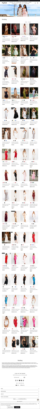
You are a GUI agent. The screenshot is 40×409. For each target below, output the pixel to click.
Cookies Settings (10, 407)
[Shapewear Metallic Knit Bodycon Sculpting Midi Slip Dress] (33, 195)
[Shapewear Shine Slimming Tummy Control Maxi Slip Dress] (33, 279)
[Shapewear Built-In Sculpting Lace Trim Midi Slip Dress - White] (21, 161)
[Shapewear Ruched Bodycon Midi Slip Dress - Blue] (32, 349)
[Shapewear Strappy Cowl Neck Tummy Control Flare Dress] (6, 93)
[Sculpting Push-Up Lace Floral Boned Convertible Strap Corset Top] (33, 50)
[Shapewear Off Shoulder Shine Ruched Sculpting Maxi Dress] (6, 29)
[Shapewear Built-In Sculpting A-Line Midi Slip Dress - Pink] (21, 307)
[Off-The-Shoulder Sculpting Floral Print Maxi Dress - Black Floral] (3, 57)
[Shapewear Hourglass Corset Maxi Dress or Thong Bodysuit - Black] (33, 223)
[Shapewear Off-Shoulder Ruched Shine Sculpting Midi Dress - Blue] (3, 307)
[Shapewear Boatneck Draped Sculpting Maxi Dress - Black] (23, 182)
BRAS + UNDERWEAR (25, 2)
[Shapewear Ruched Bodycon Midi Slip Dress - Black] (30, 349)
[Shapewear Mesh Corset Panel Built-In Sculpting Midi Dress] (33, 300)
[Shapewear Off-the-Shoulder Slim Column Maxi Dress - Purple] (33, 244)
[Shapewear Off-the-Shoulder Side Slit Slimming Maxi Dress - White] (13, 286)
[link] (4, 3)
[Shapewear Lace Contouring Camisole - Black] (24, 349)
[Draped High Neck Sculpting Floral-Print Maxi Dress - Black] (32, 79)
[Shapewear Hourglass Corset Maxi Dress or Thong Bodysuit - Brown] (32, 223)
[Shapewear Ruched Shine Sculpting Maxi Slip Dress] (6, 342)
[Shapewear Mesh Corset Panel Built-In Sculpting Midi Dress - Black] (33, 307)
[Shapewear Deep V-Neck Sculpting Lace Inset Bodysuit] (6, 321)
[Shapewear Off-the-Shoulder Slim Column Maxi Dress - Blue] (32, 244)
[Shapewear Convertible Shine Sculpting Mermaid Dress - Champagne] (21, 100)
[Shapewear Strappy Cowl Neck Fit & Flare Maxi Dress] (24, 72)
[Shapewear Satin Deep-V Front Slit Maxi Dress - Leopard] (4, 182)
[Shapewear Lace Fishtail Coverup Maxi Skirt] (6, 195)
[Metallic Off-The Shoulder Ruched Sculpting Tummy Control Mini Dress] (33, 29)
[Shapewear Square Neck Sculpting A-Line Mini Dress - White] (30, 120)
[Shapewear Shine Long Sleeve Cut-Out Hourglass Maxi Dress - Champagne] (23, 223)
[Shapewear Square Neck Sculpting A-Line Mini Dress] (33, 113)
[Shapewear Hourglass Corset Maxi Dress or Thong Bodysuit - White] (30, 223)
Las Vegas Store (26, 3)
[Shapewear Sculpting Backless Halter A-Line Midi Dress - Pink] (30, 182)
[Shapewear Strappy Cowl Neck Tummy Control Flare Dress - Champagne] (6, 100)
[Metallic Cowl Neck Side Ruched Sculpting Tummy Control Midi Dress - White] (21, 36)
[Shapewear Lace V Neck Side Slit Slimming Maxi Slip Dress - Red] (24, 140)
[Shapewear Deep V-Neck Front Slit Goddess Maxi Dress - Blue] (15, 120)
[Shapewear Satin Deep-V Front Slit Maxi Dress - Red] (3, 182)
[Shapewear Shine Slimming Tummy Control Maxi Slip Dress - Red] (33, 286)
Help (2, 388)
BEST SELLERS (11, 2)
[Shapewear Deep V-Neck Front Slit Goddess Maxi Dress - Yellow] (13, 120)
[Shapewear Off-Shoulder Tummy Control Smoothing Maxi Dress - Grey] (32, 328)
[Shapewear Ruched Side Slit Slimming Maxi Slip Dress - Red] (24, 202)
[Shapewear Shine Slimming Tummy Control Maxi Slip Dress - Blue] (30, 286)
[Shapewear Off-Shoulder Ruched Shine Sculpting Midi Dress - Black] (4, 307)
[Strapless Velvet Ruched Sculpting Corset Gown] (6, 216)
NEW (14, 2)
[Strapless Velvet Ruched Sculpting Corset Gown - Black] (6, 223)
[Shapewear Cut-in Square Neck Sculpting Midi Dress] (24, 113)
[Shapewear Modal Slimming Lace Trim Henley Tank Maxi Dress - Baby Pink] (23, 286)
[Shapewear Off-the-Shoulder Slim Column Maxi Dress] (33, 237)
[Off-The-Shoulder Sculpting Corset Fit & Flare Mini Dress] (15, 50)
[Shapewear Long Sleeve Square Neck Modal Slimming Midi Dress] (24, 321)
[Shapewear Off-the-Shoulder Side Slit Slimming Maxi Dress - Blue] (15, 286)
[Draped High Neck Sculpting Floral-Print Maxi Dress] (33, 72)
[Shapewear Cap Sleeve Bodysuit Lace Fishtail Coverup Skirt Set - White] (30, 140)
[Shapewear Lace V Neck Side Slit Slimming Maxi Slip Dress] (24, 133)
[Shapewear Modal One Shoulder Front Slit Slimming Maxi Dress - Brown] (33, 265)
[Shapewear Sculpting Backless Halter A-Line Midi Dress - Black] (32, 182)
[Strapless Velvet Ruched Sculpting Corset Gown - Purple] (4, 223)
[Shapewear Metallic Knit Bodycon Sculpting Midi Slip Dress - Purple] (32, 202)
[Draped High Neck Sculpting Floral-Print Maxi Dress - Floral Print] (30, 79)
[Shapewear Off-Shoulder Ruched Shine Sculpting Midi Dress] (6, 300)
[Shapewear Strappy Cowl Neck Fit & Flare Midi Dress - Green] (13, 100)
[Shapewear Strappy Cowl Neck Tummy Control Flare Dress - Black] (3, 100)
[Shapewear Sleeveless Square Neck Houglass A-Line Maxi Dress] (6, 237)
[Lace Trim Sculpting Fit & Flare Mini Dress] (24, 50)
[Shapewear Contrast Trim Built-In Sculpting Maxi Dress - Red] (23, 244)
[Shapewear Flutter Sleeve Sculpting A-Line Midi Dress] (15, 300)
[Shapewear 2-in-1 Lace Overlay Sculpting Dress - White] (15, 349)
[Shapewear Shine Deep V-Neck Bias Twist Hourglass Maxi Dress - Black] (15, 223)
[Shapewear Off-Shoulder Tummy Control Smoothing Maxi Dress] (33, 321)
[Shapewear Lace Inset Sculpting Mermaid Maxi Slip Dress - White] (30, 161)
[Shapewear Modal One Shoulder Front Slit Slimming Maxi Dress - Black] (32, 265)
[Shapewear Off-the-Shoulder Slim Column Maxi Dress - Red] (30, 244)
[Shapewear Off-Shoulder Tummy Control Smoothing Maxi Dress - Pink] (30, 328)
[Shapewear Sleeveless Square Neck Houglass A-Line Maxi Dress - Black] (4, 244)
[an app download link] (22, 385)
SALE (23, 3)
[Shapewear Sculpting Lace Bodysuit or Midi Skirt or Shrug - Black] (13, 244)
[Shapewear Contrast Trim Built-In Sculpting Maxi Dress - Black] (21, 244)
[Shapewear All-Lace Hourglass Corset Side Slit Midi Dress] (15, 72)
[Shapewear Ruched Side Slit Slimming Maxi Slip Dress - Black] (23, 202)
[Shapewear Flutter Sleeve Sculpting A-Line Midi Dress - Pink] (12, 307)
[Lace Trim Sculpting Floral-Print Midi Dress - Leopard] (6, 79)
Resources (3, 391)
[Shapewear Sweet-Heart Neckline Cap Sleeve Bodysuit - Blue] (6, 140)
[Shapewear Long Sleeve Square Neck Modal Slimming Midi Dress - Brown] (21, 328)
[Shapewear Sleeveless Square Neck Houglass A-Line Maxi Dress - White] (3, 244)
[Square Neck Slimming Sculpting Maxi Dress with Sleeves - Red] (33, 100)
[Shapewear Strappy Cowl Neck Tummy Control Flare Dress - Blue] (4, 100)
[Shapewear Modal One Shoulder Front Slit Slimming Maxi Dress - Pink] (30, 265)
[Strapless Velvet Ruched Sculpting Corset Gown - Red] (3, 223)
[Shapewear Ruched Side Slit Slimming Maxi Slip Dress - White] (21, 202)
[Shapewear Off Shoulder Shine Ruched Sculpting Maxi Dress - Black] (3, 36)
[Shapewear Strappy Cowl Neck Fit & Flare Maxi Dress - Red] (24, 79)
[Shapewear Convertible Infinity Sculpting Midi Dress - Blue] (4, 120)
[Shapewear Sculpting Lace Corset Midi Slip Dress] (15, 133)
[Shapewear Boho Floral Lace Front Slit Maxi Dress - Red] (12, 36)
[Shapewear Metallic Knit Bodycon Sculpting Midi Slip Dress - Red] (30, 202)
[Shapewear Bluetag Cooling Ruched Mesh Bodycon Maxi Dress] (6, 258)
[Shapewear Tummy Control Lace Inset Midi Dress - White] (15, 161)
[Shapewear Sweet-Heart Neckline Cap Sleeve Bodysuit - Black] (4, 140)
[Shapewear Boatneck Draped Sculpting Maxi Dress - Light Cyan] (21, 182)
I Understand (17, 407)
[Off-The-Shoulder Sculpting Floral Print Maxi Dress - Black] (4, 57)
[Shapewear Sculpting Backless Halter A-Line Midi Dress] (33, 175)
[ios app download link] (17, 385)
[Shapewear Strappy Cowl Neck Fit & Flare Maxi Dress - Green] (21, 79)
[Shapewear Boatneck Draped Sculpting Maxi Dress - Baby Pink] (24, 182)
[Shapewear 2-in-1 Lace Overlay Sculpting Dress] (15, 342)
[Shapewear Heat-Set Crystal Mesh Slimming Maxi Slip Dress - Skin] (13, 182)
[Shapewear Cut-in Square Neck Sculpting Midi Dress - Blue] (24, 120)
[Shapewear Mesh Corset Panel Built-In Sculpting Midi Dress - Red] (32, 307)
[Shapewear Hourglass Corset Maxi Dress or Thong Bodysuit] (33, 216)
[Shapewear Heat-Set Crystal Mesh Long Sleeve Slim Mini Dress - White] (15, 328)
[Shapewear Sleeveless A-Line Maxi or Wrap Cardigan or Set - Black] (3, 286)
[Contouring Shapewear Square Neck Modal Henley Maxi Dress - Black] (23, 265)
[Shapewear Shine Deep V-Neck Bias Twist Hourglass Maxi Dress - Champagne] (12, 223)
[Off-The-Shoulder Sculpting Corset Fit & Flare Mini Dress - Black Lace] (13, 57)
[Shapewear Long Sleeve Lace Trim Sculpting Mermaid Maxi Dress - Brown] (12, 202)
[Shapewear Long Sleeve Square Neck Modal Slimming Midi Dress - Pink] (24, 328)
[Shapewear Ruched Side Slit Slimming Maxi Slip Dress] (24, 195)
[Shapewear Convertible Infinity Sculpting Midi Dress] (6, 113)
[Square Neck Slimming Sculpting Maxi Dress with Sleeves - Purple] (32, 100)
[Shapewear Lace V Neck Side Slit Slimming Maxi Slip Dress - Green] (23, 140)
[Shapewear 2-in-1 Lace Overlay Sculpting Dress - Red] (13, 349)
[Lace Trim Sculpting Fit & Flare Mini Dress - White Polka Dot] (24, 57)
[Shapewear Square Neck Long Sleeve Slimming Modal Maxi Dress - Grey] (4, 161)
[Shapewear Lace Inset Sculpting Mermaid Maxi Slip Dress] (33, 154)
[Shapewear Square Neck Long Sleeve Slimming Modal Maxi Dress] (6, 154)
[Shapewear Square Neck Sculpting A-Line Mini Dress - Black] (32, 120)
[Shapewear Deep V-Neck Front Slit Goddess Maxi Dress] (15, 113)
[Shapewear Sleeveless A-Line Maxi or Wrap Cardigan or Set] (6, 279)
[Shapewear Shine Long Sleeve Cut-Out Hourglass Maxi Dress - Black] (21, 223)
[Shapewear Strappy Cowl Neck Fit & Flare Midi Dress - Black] (12, 100)
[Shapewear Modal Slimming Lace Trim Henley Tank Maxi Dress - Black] (21, 286)
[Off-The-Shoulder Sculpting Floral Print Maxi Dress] (6, 50)
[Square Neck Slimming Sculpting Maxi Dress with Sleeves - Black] (30, 100)
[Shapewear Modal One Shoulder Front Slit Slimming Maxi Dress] (33, 258)
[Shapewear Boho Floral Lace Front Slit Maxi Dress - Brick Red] (13, 36)
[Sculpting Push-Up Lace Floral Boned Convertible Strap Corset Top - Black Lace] (33, 57)
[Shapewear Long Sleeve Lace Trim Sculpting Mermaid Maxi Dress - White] (15, 202)
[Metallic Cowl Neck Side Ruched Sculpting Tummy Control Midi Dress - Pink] (23, 36)
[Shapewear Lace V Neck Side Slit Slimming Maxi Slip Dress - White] (21, 140)
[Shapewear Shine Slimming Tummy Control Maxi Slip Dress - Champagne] (32, 286)
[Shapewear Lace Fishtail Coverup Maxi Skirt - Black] (4, 202)
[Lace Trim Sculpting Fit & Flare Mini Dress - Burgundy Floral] (23, 57)
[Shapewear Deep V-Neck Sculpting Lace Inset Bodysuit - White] (3, 328)
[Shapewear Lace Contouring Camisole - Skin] (21, 349)
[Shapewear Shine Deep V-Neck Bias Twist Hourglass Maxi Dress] (15, 216)
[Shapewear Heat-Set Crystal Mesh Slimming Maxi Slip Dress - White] (12, 182)
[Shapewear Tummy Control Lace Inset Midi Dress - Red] (12, 161)
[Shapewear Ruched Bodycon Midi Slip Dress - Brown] (33, 349)
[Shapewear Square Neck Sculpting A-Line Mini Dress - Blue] (33, 120)
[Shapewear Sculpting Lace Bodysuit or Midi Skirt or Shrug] (15, 237)
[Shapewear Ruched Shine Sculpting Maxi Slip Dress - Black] (4, 349)
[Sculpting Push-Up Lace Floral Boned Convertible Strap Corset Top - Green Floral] (32, 57)
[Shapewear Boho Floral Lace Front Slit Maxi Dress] (15, 29)
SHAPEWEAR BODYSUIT (15, 3)
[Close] (38, 403)
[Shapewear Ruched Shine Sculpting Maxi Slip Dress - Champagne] (3, 349)
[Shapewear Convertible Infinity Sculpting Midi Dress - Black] (6, 120)
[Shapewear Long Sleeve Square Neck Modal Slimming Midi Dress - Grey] (23, 328)
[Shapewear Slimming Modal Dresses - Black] (13, 265)
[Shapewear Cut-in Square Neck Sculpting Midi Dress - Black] (23, 120)
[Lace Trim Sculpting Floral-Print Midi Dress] (6, 72)
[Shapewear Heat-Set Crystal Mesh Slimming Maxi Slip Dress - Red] (15, 182)
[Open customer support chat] (38, 400)
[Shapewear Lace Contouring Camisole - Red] (23, 349)
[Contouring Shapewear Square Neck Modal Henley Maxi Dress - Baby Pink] (21, 265)
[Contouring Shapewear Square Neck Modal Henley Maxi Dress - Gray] (24, 265)
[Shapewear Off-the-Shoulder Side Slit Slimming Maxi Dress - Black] (12, 286)
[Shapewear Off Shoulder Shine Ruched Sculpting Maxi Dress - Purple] (6, 36)
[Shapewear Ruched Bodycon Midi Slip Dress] (33, 342)
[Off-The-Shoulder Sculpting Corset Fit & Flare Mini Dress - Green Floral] (12, 57)
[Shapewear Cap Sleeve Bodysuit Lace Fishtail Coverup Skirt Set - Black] (32, 140)
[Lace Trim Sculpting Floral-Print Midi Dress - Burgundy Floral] (4, 79)
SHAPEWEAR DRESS (18, 2)
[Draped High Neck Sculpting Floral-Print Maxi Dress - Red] (33, 79)
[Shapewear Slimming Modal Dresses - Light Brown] (15, 265)
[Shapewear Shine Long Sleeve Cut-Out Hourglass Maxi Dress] (24, 216)
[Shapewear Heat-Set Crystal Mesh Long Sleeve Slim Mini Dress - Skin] (13, 328)
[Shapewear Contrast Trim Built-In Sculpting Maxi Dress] (24, 237)
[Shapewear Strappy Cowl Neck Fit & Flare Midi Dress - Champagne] (15, 100)
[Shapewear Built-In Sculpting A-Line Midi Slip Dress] (24, 300)
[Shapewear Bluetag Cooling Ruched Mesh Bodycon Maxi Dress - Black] (6, 265)
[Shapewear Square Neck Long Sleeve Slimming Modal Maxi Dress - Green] (3, 161)
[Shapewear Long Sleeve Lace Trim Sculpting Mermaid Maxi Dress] (15, 195)
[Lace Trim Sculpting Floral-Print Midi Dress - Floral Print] (3, 79)
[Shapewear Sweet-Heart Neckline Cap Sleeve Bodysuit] (6, 133)
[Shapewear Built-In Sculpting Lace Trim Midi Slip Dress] (24, 154)
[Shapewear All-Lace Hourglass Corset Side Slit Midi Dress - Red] (12, 79)
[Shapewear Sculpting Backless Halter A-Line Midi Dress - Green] (33, 182)
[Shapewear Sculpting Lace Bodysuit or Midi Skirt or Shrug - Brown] (15, 244)
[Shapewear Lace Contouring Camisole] (24, 342)
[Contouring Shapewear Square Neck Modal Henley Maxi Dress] (24, 258)
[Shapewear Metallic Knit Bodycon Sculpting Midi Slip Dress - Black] (33, 202)
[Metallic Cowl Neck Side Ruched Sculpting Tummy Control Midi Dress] (24, 29)
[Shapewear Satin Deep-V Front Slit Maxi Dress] (6, 175)
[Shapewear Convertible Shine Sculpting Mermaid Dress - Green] (23, 100)
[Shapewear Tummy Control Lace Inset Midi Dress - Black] (13, 161)
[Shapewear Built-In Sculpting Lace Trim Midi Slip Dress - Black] (23, 161)
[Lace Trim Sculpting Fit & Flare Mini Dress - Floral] (21, 57)
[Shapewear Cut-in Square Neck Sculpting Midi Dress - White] (21, 120)
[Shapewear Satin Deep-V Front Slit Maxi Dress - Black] (6, 182)
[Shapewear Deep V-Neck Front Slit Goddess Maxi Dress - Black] (12, 120)
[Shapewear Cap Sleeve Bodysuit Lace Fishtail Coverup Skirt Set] (33, 133)
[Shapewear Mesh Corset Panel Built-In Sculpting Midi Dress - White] (30, 307)
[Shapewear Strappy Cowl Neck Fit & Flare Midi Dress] (15, 93)
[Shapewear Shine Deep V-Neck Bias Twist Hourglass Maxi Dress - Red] (13, 223)
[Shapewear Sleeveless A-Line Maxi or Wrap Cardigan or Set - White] (4, 286)
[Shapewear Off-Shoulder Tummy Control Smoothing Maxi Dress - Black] (33, 328)
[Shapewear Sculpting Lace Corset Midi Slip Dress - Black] (15, 140)
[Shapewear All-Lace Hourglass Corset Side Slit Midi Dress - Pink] (13, 79)
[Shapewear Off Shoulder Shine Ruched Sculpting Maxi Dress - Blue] (4, 36)
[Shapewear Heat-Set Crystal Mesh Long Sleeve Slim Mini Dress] (15, 321)
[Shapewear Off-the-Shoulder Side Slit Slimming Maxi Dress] (15, 279)
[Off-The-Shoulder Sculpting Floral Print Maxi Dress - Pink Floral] (6, 57)
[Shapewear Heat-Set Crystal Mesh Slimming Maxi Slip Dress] (15, 175)
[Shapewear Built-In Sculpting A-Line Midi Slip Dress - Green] (23, 307)
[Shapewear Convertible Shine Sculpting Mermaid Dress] (24, 93)
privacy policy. (8, 405)
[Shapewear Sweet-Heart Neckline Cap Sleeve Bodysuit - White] (3, 140)
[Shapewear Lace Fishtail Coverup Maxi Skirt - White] (3, 202)
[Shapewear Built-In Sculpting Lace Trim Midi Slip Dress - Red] (24, 161)
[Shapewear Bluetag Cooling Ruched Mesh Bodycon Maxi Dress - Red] (3, 265)
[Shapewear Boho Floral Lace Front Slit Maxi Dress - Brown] (15, 36)
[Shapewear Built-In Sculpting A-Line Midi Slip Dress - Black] (24, 307)
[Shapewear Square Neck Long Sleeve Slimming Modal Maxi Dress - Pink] (6, 161)
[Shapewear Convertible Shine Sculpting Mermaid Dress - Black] (24, 100)
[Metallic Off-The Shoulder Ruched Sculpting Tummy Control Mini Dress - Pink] (30, 36)
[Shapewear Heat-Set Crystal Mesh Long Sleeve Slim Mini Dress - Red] (12, 328)
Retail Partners (4, 396)
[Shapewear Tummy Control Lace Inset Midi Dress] (15, 154)
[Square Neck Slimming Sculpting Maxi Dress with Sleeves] (33, 93)
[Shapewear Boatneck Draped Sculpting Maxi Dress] (24, 175)
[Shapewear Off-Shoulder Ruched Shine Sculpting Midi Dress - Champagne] (6, 307)
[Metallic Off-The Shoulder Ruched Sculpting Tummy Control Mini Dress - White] (33, 36)
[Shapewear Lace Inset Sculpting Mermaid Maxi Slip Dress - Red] (33, 161)
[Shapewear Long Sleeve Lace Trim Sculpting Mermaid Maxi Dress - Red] (13, 202)
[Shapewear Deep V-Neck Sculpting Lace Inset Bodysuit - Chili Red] (6, 328)
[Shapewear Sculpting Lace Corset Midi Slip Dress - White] (12, 140)
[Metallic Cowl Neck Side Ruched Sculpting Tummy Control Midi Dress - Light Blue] (24, 36)
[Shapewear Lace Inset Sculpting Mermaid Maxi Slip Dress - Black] (32, 161)
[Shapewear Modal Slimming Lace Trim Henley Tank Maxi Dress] (24, 279)
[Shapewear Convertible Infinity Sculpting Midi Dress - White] (3, 120)
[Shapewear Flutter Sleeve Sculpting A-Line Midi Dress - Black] (13, 307)
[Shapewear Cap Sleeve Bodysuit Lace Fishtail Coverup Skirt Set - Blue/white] (33, 140)
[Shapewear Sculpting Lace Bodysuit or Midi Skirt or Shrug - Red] (12, 244)
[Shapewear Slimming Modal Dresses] (15, 258)
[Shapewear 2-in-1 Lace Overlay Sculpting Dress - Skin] (12, 349)
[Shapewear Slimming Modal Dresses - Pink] (12, 265)
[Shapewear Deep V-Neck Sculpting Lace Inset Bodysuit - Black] (4, 328)
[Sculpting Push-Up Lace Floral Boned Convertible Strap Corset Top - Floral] (30, 57)
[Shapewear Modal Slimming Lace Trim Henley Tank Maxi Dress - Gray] (24, 286)
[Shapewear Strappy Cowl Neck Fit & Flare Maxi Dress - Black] (23, 79)
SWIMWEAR (29, 2)
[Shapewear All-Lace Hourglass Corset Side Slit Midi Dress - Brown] (15, 79)
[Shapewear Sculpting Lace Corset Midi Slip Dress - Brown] (13, 140)
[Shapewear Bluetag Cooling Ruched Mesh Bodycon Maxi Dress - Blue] (4, 265)
